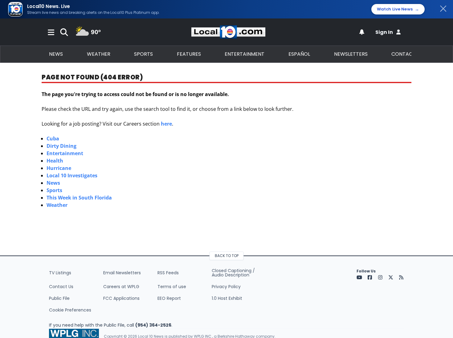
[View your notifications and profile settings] (362, 32)
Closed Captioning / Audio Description (233, 272)
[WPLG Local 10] (228, 32)
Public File (59, 298)
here (166, 123)
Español (299, 54)
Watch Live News (398, 9)
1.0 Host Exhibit (227, 298)
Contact (403, 54)
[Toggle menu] (51, 32)
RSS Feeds (168, 273)
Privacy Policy (226, 286)
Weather (98, 54)
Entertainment (244, 54)
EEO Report (169, 298)
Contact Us (61, 286)
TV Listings (60, 273)
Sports (143, 54)
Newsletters (351, 54)
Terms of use (171, 286)
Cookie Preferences (70, 310)
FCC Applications (121, 298)
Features (189, 54)
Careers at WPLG (121, 286)
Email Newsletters (122, 273)
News (56, 54)
